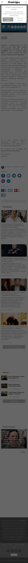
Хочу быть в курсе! (8, 19)
